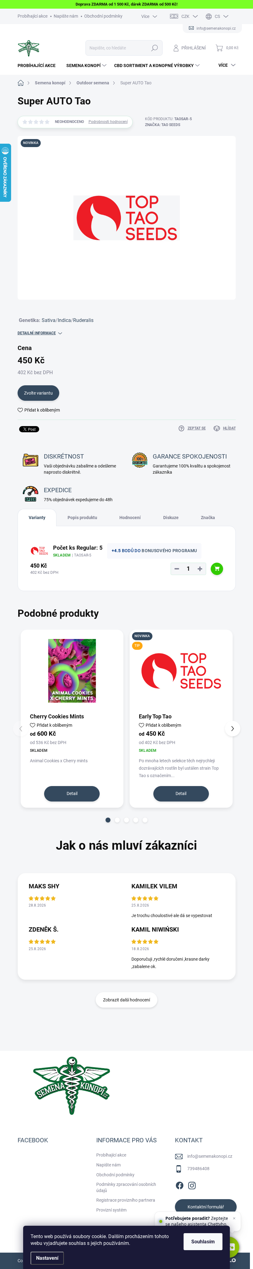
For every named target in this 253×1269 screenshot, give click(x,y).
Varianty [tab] (37, 517)
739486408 (198, 1168)
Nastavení (47, 1258)
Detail (72, 793)
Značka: (162, 125)
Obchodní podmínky (103, 16)
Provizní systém (111, 1210)
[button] (108, 820)
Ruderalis (83, 320)
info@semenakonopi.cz (209, 1156)
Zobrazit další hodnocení (126, 999)
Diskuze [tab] (171, 517)
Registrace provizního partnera (125, 1200)
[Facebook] (179, 1184)
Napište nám (66, 16)
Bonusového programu (169, 550)
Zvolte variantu (38, 393)
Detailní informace (37, 333)
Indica (64, 320)
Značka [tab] (208, 517)
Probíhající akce (33, 16)
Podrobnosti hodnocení (108, 122)
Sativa (49, 320)
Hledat (154, 47)
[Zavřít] (234, 1218)
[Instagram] (192, 1184)
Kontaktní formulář (206, 1206)
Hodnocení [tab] (130, 517)
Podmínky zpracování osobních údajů (126, 1187)
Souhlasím (203, 1242)
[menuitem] (39, 65)
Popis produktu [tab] (82, 517)
